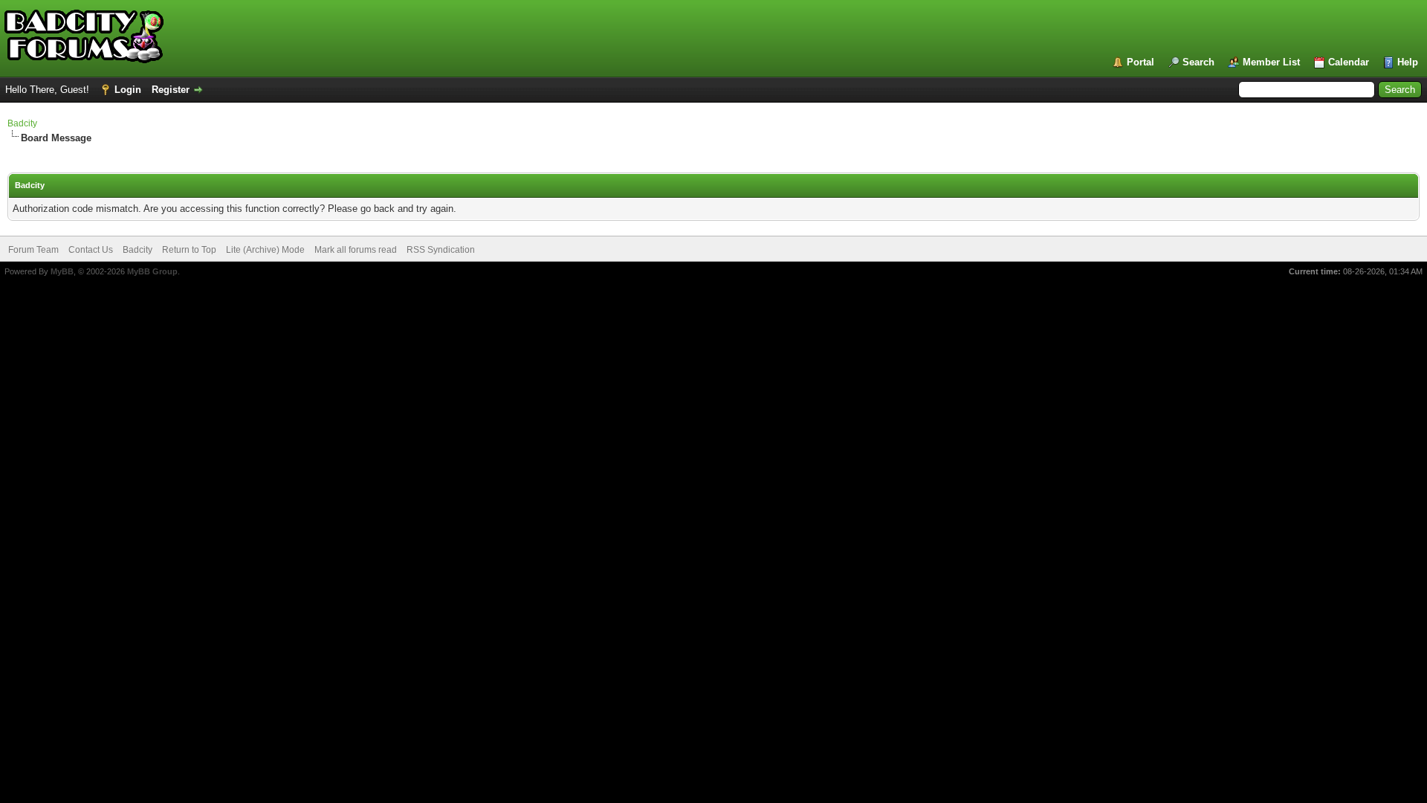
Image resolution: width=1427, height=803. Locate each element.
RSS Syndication (441, 250)
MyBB (62, 271)
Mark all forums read (355, 250)
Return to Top (189, 250)
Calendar (1348, 62)
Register (171, 89)
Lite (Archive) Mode (265, 250)
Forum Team (33, 250)
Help (1407, 62)
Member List (1271, 62)
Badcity (22, 123)
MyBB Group (152, 271)
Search (1198, 62)
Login (127, 89)
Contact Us (90, 250)
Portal (1140, 62)
